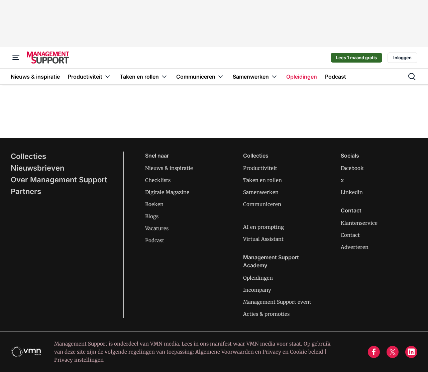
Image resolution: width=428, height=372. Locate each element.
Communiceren (262, 204)
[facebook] (374, 352)
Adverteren (354, 247)
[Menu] (16, 57)
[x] (393, 352)
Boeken (154, 204)
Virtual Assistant (263, 239)
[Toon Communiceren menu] (221, 76)
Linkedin (352, 192)
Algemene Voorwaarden (224, 352)
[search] (412, 77)
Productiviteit (260, 168)
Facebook (352, 168)
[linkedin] (411, 352)
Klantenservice (359, 223)
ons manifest (216, 344)
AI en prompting (263, 227)
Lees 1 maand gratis (356, 57)
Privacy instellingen (79, 360)
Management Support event (277, 302)
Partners (26, 191)
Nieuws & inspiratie (169, 168)
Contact (350, 235)
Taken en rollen (262, 180)
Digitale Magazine (167, 192)
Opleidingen (258, 278)
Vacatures (157, 228)
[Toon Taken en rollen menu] (164, 76)
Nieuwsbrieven (37, 168)
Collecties (28, 156)
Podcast (154, 240)
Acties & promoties (266, 314)
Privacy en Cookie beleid (292, 352)
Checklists (158, 180)
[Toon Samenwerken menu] (274, 76)
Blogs (151, 216)
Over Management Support (59, 179)
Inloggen (402, 57)
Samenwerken (261, 192)
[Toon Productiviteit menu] (108, 76)
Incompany (257, 290)
